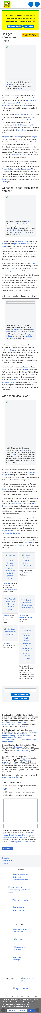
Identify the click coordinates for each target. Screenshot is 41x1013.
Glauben (28, 169)
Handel (4, 179)
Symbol (13, 454)
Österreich (20, 103)
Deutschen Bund (16, 503)
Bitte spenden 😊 (14, 26)
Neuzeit (25, 105)
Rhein (19, 334)
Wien (20, 88)
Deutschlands (31, 100)
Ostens (25, 232)
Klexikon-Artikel (8, 861)
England (6, 137)
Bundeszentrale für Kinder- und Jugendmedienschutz (13, 738)
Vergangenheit (7, 531)
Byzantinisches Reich (20, 244)
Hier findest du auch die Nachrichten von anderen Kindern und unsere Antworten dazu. (18, 835)
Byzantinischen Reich (10, 590)
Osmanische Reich (8, 382)
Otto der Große (21, 130)
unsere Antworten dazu (10, 777)
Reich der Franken (15, 230)
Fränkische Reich (30, 98)
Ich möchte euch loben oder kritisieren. (19, 795)
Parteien (20, 545)
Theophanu (7, 583)
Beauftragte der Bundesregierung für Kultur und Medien (17, 735)
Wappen (8, 620)
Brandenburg (29, 336)
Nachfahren (15, 120)
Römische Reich (23, 241)
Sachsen (9, 336)
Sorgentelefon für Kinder (22, 842)
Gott (13, 268)
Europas (8, 98)
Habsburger (6, 489)
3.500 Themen (19, 764)
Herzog (27, 334)
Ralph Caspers (17, 747)
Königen (34, 137)
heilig (33, 263)
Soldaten (22, 615)
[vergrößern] (34, 82)
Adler (7, 616)
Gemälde (24, 450)
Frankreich (17, 137)
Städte (12, 350)
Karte (8, 643)
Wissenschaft (6, 169)
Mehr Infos (29, 26)
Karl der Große (20, 115)
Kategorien (5, 858)
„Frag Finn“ (25, 726)
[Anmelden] (30, 4)
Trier (14, 332)
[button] (17, 1010)
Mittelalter (5, 105)
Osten (4, 244)
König (17, 232)
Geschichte (6, 864)
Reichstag (25, 369)
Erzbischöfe (18, 330)
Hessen (28, 224)
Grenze (4, 182)
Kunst (17, 169)
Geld (15, 380)
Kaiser (31, 115)
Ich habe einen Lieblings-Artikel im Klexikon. (21, 786)
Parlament (27, 542)
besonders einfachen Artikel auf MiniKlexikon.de (14, 723)
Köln (32, 330)
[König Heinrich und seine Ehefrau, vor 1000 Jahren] (27, 560)
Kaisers (8, 84)
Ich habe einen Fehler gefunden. (17, 789)
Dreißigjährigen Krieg (19, 155)
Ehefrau (26, 573)
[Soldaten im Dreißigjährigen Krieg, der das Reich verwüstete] (27, 604)
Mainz (8, 332)
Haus (27, 222)
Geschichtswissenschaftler (24, 125)
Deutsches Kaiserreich (13, 533)
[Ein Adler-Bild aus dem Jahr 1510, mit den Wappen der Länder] (10, 604)
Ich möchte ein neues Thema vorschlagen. (21, 792)
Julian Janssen (22, 751)
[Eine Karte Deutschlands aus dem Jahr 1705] (10, 633)
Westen (4, 246)
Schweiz (11, 103)
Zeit (28, 84)
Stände (34, 345)
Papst (11, 271)
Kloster (16, 224)
